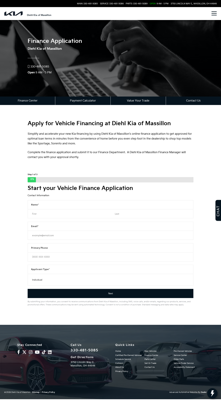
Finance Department (111, 152)
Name (35, 204)
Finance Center (27, 100)
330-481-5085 (84, 350)
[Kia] (13, 13)
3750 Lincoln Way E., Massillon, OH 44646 (194, 4)
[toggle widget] (212, 393)
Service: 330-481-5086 (112, 4)
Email (35, 226)
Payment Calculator (83, 100)
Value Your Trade (138, 100)
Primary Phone (39, 247)
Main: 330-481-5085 (87, 4)
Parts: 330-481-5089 (136, 4)
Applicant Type (40, 269)
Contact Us (193, 100)
